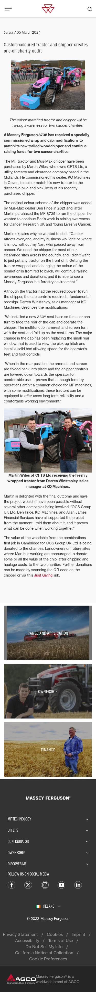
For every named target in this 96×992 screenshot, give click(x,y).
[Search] (90, 9)
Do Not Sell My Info (44, 946)
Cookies (55, 934)
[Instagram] (45, 884)
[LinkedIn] (78, 884)
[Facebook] (11, 884)
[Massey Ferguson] (48, 8)
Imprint (78, 934)
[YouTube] (61, 884)
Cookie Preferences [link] (48, 958)
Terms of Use (60, 940)
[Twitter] (28, 884)
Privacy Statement (20, 934)
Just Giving (43, 575)
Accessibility (27, 940)
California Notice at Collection (44, 952)
